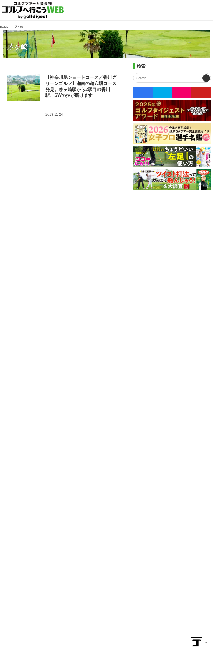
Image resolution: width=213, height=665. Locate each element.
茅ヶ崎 (17, 46)
